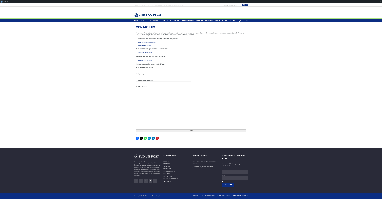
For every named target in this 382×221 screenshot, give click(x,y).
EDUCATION (153, 21)
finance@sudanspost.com (145, 60)
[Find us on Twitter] (246, 4)
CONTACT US (230, 21)
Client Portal (166, 163)
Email (140, 74)
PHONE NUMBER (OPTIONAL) (144, 80)
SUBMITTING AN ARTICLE (175, 5)
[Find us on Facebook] (243, 4)
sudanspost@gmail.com (144, 45)
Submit (191, 130)
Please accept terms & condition (232, 182)
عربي (239, 21)
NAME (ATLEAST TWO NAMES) (147, 68)
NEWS (143, 21)
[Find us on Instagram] (146, 181)
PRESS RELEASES (187, 21)
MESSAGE (141, 86)
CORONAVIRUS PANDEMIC (169, 21)
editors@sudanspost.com (145, 52)
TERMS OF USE (138, 5)
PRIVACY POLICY (149, 5)
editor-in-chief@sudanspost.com (147, 42)
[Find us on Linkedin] (155, 181)
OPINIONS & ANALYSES (204, 21)
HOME (136, 21)
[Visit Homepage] (148, 15)
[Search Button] (247, 20)
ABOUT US (219, 21)
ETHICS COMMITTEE (161, 5)
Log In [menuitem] (6, 1)
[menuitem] (1, 1)
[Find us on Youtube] (150, 181)
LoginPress (166, 173)
